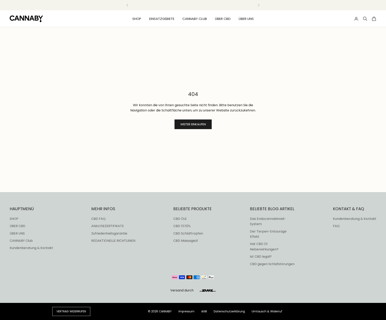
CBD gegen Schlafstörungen (272, 264)
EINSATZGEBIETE (161, 18)
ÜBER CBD (223, 18)
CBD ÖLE (180, 218)
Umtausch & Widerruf (267, 311)
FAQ (336, 226)
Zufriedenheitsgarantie (109, 233)
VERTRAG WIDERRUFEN (71, 311)
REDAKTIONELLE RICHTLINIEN (113, 240)
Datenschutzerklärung (229, 311)
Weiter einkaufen (193, 124)
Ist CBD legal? (261, 256)
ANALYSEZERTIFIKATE (107, 226)
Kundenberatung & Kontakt (31, 248)
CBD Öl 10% (182, 226)
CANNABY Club (21, 240)
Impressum (186, 311)
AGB (204, 311)
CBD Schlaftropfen (188, 233)
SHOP (136, 18)
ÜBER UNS (246, 18)
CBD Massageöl (185, 240)
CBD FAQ (98, 218)
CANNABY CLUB (194, 18)
